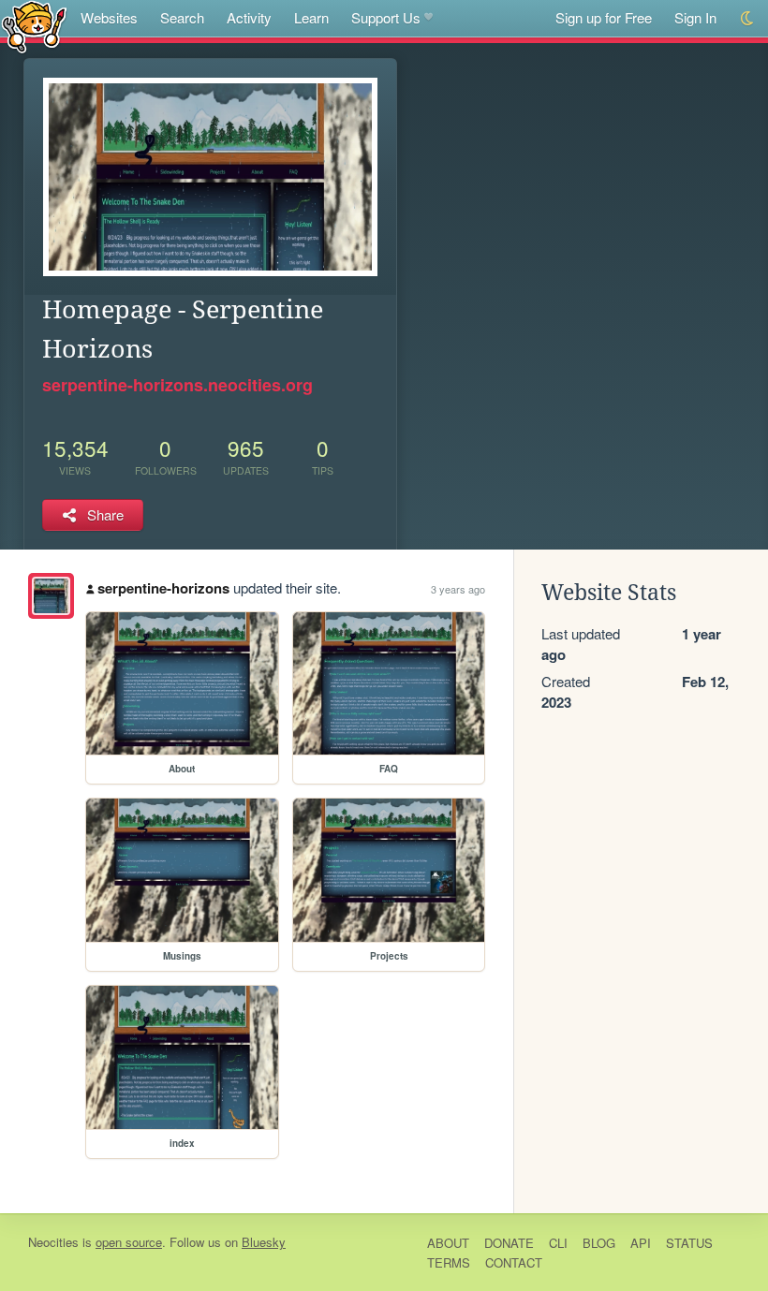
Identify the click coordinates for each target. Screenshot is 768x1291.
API (640, 1243)
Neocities (53, 1242)
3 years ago (458, 588)
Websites (109, 17)
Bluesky (264, 1242)
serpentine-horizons (163, 588)
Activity (249, 17)
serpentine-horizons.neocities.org (177, 385)
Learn (311, 17)
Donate (509, 1243)
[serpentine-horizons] (51, 596)
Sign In (695, 17)
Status (689, 1243)
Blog (599, 1243)
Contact (513, 1262)
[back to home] (34, 26)
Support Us (386, 17)
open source (129, 1242)
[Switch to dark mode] (748, 18)
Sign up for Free (603, 17)
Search (182, 17)
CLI (558, 1243)
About (448, 1243)
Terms (448, 1262)
